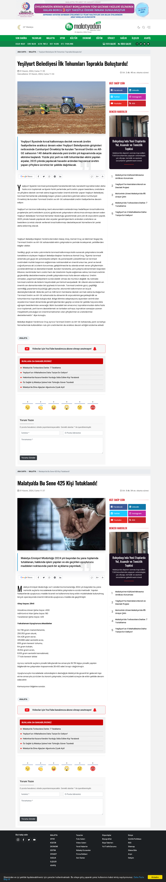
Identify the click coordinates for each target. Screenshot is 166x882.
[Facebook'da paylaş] (38, 176)
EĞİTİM (99, 38)
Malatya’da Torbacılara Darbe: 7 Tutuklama (42, 368)
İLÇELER (135, 38)
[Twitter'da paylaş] (44, 176)
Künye (130, 835)
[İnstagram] (18, 839)
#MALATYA (23, 338)
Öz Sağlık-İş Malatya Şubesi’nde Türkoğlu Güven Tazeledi (48, 382)
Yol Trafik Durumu (109, 847)
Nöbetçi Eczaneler (83, 850)
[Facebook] (137, 43)
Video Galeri (81, 843)
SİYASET (111, 38)
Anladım (155, 877)
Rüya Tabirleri (107, 843)
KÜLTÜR (73, 38)
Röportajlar (106, 835)
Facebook (118, 90)
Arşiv (130, 854)
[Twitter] (140, 43)
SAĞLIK (123, 38)
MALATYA (50, 38)
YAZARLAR (36, 38)
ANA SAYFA (21, 52)
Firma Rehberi (81, 854)
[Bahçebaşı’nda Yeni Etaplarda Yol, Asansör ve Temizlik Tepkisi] (129, 127)
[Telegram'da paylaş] (55, 176)
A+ (97, 176)
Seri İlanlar (80, 858)
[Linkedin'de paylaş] (60, 176)
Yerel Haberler (82, 847)
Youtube (117, 103)
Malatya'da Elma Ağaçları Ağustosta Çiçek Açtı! (44, 387)
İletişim (131, 858)
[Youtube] (148, 43)
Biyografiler (107, 839)
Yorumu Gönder (28, 458)
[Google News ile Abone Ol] (26, 176)
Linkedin (135, 90)
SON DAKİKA (21, 38)
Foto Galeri (80, 839)
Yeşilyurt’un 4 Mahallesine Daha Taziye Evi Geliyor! (45, 372)
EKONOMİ (87, 38)
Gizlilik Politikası (134, 839)
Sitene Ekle (132, 850)
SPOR (62, 38)
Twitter (117, 97)
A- (103, 176)
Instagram (136, 97)
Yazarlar (79, 835)
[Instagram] (144, 43)
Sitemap (131, 847)
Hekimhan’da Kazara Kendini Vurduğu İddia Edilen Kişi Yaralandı (51, 377)
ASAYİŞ (147, 38)
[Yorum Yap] (92, 176)
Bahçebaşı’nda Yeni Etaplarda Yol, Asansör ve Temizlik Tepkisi (129, 145)
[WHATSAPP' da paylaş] (49, 176)
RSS (133, 103)
